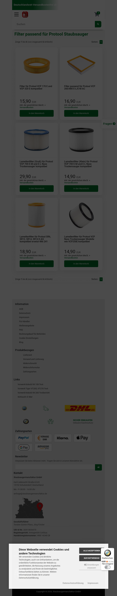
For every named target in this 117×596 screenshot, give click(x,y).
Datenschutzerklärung (73, 583)
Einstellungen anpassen (93, 566)
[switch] (107, 567)
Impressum (93, 583)
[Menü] (112, 549)
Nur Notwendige (91, 558)
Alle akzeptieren (91, 551)
